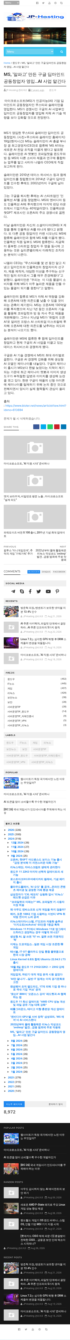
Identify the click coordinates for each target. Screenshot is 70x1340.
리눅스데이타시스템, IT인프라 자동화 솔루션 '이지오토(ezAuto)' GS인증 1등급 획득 (36, 923)
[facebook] (37, 3)
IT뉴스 (10, 683)
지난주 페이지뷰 (14, 1104)
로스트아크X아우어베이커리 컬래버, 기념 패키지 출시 (37, 880)
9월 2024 (17, 855)
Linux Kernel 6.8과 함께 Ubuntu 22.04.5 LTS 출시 (38, 960)
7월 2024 (17, 1045)
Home (7, 63)
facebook (59, 572)
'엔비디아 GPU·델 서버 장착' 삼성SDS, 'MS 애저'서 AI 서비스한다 (37, 1018)
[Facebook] (31, 591)
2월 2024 (17, 1067)
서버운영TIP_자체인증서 (20, 716)
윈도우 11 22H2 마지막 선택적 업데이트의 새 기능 (36, 873)
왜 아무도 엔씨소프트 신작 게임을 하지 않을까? (38, 909)
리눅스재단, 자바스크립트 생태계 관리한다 (35, 867)
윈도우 (16, 63)
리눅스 (11, 693)
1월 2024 (17, 1071)
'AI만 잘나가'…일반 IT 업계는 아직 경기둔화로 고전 (37, 980)
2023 (11, 1077)
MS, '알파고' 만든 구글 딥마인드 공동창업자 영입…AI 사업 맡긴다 (37, 1033)
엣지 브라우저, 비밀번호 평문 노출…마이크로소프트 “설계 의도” (33, 498)
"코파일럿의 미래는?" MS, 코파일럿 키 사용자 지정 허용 (37, 903)
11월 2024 (17, 847)
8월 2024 (17, 1040)
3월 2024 (17, 1063)
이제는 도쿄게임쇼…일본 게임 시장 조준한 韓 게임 (36, 945)
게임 (9, 688)
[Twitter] (39, 591)
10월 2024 (17, 851)
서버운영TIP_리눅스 (18, 725)
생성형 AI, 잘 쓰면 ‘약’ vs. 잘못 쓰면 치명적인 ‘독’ (37, 938)
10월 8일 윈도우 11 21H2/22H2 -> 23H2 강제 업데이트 (37, 968)
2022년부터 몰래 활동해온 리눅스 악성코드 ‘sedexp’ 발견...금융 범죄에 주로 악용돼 (35, 1025)
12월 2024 (17, 842)
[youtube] (49, 3)
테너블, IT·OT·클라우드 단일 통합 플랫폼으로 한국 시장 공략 (37, 953)
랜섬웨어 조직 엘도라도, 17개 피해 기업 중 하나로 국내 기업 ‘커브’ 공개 (38, 988)
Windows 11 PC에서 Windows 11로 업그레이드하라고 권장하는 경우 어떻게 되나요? (38, 930)
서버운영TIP (14, 707)
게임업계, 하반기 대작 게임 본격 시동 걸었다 (36, 974)
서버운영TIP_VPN (16, 720)
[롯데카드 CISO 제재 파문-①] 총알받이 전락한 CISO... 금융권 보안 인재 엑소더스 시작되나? (43, 1239)
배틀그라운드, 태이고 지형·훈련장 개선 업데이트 (37, 1010)
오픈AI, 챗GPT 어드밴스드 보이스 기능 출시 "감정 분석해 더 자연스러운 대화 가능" (36, 861)
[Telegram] (13, 591)
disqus (46, 572)
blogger (33, 572)
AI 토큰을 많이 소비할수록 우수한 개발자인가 (30, 801)
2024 (11, 838)
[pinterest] (55, 3)
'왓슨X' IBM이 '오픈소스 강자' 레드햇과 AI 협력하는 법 (38, 995)
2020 (11, 1091)
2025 (11, 834)
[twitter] (43, 3)
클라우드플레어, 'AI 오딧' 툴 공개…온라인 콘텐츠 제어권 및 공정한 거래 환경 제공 (38, 888)
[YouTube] (49, 591)
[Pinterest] (57, 591)
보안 (9, 702)
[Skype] (22, 591)
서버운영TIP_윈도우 (18, 711)
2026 (11, 830)
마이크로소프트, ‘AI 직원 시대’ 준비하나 (26, 463)
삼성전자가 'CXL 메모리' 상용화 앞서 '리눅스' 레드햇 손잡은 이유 (37, 896)
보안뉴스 (12, 697)
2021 (11, 1086)
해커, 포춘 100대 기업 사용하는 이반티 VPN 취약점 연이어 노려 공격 (37, 915)
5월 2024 (17, 1054)
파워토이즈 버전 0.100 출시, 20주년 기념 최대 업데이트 (34, 534)
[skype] (61, 3)
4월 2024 (17, 1058)
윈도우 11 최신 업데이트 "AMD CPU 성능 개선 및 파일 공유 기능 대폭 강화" (37, 1003)
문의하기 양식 (56, 1104)
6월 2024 (17, 1049)
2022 (11, 1082)
